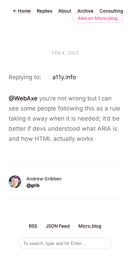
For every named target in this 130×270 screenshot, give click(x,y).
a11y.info (64, 77)
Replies (44, 11)
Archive (85, 11)
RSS (33, 226)
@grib (33, 185)
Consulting (111, 11)
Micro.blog (89, 226)
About (64, 11)
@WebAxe (23, 98)
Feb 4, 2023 (65, 53)
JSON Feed (58, 226)
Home (22, 11)
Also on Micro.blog (98, 18)
